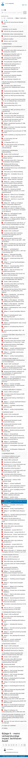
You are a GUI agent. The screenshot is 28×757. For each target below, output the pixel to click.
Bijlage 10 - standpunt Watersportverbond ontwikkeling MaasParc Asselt (14, 515)
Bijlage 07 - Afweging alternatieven (13, 196)
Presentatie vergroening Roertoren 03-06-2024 (14, 604)
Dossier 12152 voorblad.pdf (11, 414)
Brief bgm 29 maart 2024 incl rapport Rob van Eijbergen (14, 722)
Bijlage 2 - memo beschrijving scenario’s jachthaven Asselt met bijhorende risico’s (13, 486)
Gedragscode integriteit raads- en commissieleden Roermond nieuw (12, 54)
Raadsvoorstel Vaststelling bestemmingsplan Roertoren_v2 (10, 568)
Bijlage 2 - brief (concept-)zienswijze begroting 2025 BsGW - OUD (12, 675)
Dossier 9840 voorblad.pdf (11, 459)
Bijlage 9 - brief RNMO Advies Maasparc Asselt (13, 511)
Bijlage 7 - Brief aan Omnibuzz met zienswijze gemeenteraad (12, 270)
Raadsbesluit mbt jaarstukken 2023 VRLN (15, 93)
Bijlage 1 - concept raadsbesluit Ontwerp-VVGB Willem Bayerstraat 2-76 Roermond (14, 349)
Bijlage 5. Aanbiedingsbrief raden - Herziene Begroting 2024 (12, 315)
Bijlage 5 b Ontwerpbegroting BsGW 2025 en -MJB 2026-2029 (14, 701)
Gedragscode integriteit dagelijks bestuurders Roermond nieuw (11, 58)
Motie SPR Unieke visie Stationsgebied (14, 561)
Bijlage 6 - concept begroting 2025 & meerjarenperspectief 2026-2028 (13, 266)
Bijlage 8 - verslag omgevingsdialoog (14, 508)
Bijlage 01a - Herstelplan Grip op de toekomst (12, 174)
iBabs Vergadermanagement (9, 756)
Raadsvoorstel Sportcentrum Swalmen (14, 648)
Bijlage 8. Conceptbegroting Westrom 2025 (13, 327)
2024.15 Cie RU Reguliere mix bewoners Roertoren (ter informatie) (13, 601)
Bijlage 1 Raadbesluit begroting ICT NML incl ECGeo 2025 (13, 124)
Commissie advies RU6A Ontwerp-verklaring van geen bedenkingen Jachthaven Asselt (14, 476)
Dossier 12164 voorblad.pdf (11, 154)
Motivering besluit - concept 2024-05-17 (14, 532)
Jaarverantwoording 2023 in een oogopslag (11, 106)
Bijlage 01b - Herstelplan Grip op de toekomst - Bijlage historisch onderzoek (12, 178)
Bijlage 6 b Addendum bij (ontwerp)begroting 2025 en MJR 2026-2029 (13, 711)
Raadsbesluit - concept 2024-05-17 (13, 529)
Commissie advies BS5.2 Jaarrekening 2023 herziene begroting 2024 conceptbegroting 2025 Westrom (13, 285)
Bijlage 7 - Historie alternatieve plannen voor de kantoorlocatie (13, 594)
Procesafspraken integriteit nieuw (13, 61)
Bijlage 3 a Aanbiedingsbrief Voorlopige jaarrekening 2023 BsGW (13, 678)
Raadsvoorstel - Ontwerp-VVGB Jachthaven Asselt (11, 480)
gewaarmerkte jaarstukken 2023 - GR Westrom (13, 331)
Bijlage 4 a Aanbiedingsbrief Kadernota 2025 (13, 686)
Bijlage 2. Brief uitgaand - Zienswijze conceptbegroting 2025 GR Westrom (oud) (13, 300)
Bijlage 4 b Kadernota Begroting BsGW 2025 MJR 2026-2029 (13, 690)
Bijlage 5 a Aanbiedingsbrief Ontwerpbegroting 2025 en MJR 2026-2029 (13, 698)
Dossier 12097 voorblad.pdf (11, 363)
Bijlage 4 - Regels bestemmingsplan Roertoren (12, 583)
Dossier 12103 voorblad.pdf (11, 556)
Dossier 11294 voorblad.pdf (11, 614)
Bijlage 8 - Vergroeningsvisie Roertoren (14, 597)
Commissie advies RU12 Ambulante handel (12, 417)
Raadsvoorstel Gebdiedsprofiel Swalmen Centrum (13, 621)
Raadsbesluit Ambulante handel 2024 (14, 427)
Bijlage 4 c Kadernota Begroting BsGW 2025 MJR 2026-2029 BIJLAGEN (13, 694)
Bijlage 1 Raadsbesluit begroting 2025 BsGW (13, 667)
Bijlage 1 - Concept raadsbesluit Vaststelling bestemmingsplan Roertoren (12, 572)
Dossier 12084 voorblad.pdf (11, 281)
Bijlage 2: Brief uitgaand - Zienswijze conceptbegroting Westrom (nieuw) (13, 304)
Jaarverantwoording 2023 (10, 103)
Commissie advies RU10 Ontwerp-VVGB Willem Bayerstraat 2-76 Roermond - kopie (13, 341)
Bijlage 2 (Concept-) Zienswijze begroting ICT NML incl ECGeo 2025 (14, 127)
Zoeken (2, 10)
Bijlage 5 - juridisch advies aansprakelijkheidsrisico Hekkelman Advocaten (14, 498)
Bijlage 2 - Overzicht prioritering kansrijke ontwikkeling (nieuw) (14, 628)
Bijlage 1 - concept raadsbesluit (12, 483)
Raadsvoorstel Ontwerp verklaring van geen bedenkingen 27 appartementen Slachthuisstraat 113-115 (13, 373)
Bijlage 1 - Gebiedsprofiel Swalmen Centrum (12, 624)
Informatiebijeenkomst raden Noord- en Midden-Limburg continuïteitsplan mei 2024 (13, 223)
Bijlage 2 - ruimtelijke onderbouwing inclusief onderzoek (12, 352)
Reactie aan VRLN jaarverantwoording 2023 (13, 96)
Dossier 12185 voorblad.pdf (11, 113)
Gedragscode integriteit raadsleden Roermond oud (12, 72)
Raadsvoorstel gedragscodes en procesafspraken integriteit (11, 64)
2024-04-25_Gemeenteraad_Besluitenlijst (15, 36)
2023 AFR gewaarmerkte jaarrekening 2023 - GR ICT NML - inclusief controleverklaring (13, 146)
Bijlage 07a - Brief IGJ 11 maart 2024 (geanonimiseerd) (13, 199)
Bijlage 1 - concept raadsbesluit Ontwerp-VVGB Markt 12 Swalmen (14, 402)
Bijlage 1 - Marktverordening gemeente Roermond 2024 (13, 431)
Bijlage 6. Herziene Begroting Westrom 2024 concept (13, 319)
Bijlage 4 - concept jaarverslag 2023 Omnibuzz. (12, 259)
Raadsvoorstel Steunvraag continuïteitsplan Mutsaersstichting (11, 164)
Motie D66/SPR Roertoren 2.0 (12, 559)
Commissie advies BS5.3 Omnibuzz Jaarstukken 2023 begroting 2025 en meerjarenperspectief (12, 234)
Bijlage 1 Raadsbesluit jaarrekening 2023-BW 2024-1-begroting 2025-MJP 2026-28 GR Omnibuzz (14, 245)
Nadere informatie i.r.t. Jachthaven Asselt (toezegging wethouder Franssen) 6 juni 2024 (14, 551)
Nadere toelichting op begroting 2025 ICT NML (14, 135)
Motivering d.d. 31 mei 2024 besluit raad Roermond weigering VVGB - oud (14, 471)
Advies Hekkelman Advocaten (12, 523)
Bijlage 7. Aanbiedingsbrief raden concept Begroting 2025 (14, 323)
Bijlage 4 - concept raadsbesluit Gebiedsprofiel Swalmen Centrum (11, 640)
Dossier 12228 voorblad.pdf (11, 645)
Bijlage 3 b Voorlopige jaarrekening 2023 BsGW (14, 682)
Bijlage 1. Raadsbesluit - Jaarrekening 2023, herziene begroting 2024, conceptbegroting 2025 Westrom (13, 296)
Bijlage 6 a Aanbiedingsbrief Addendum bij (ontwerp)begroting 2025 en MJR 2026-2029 (13, 706)
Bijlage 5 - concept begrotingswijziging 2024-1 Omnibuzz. (13, 262)
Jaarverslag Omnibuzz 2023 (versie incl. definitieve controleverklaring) (13, 274)
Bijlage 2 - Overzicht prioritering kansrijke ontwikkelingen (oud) (14, 632)
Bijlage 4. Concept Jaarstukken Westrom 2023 (13, 312)
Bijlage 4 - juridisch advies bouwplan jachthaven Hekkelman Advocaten (12, 494)
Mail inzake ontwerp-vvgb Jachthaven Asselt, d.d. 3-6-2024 (13, 547)
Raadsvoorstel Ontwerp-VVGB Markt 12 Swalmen (13, 398)
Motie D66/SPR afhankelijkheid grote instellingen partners (12, 157)
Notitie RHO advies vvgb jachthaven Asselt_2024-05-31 (12, 541)
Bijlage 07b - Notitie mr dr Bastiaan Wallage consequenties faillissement (12, 203)
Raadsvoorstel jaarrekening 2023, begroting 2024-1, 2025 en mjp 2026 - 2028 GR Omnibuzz (13, 240)
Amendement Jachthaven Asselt (12, 462)
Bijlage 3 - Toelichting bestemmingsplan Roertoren (13, 579)
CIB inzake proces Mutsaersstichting (13, 171)
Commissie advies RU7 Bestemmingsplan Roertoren (14, 564)
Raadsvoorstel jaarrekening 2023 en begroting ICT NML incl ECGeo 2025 (12, 120)
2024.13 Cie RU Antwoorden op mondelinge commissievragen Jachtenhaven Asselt (13, 520)
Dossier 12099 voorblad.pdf (11, 338)
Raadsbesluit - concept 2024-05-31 (13, 544)
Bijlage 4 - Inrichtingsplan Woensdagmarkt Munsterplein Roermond (12, 442)
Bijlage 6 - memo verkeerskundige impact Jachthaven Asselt (14, 501)
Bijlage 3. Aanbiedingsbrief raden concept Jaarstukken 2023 (14, 308)
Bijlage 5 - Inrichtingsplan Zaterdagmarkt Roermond (14, 446)
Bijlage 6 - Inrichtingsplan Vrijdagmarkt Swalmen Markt (13, 450)
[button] (25, 12)
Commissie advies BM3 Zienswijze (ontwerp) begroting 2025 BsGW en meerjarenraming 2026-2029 (12, 660)
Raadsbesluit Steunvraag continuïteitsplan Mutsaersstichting (14, 168)
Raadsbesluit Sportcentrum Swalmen (13, 650)
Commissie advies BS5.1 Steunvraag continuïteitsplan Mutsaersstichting (12, 161)
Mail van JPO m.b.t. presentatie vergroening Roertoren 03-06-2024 (11, 608)
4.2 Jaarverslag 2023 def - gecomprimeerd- (10, 139)
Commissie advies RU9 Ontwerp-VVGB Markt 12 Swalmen (13, 394)
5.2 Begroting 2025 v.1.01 (11, 142)
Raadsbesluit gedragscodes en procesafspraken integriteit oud (11, 68)
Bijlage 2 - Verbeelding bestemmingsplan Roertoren (14, 575)
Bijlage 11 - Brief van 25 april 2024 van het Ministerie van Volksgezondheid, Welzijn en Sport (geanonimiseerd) (14, 219)
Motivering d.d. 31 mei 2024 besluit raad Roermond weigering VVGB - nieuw (14, 465)
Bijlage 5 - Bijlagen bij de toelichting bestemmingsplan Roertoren (12, 587)
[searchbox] (12, 12)
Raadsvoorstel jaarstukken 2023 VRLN (14, 91)
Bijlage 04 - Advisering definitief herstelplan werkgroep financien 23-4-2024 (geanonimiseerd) (13, 191)
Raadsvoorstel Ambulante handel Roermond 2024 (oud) (11, 424)
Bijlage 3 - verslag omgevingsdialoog (14, 355)
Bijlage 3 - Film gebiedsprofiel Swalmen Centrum (13, 636)
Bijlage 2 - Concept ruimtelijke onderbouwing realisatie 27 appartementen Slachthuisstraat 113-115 (13, 385)
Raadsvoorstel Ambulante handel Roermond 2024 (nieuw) (11, 421)
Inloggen (21, 756)
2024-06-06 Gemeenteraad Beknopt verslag (12, 23)
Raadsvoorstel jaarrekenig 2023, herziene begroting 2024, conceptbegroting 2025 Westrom (14, 291)
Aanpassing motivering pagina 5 (12, 468)
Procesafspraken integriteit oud (12, 79)
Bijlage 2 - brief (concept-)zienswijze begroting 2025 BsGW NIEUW (12, 671)
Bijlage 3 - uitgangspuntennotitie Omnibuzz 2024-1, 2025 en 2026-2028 (12, 255)
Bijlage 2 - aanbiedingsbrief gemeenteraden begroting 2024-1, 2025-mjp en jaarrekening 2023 (14, 250)
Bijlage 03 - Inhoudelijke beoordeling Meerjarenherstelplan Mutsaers (13, 186)
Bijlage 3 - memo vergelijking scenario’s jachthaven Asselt (13, 490)
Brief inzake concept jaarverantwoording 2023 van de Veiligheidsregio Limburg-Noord (13, 100)
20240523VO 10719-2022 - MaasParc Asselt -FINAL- (13, 537)
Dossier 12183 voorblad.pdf (11, 656)
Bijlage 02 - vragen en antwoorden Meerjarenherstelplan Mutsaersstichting (12, 182)
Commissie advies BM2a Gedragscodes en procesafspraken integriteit (14, 51)
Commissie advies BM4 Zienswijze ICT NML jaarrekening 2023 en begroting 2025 (13, 116)
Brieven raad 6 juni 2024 (10, 41)
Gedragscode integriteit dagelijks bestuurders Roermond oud (11, 76)
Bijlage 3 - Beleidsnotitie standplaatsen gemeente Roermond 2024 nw (13, 438)
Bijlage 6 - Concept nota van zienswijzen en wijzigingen (13, 591)
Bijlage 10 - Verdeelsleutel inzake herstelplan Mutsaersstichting (12, 214)
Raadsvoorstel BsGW (9, 664)
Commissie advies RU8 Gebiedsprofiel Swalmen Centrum (13, 617)
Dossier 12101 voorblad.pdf (11, 230)
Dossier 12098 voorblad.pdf (11, 391)
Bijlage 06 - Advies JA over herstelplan (14, 194)
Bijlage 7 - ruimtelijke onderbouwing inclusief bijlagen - (12, 505)
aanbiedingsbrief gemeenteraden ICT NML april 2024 (14, 131)
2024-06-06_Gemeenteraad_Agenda (13, 31)
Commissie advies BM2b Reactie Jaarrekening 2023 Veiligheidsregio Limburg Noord (13, 87)
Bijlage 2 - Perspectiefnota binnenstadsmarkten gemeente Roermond (13, 434)
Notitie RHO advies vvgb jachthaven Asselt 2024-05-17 (12, 526)
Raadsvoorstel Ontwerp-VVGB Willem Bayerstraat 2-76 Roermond (13, 345)
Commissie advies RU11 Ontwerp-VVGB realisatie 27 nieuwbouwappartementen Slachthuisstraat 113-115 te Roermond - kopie (14, 368)
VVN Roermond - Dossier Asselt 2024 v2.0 (15, 534)
